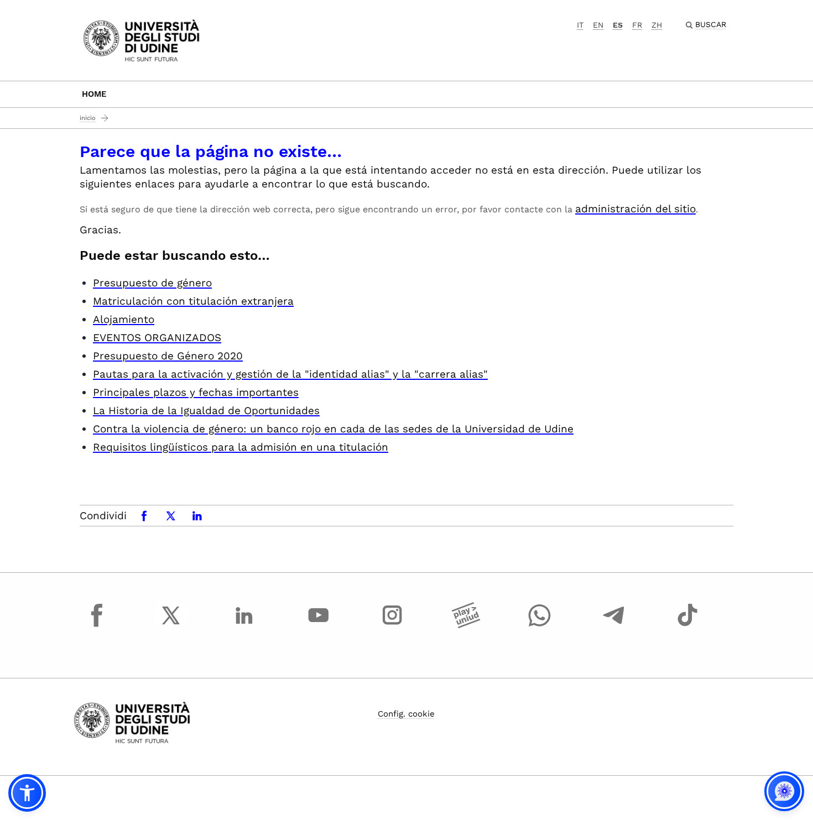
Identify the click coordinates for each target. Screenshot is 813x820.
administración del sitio (635, 208)
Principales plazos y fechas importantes (196, 392)
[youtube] (318, 625)
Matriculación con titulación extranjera (193, 301)
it (580, 24)
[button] (27, 793)
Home (94, 94)
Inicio (88, 118)
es (618, 24)
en (598, 24)
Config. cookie (406, 714)
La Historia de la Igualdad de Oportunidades (206, 410)
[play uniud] (466, 625)
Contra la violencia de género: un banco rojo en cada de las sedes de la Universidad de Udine (333, 428)
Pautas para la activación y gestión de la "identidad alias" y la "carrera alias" (290, 374)
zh (657, 24)
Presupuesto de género (152, 282)
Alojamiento (123, 319)
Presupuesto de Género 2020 (168, 355)
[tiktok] (687, 625)
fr (637, 24)
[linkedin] (244, 625)
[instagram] (392, 625)
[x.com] (171, 625)
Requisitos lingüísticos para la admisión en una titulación (240, 447)
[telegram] (614, 625)
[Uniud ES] (141, 39)
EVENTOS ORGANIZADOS (157, 337)
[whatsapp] (540, 625)
